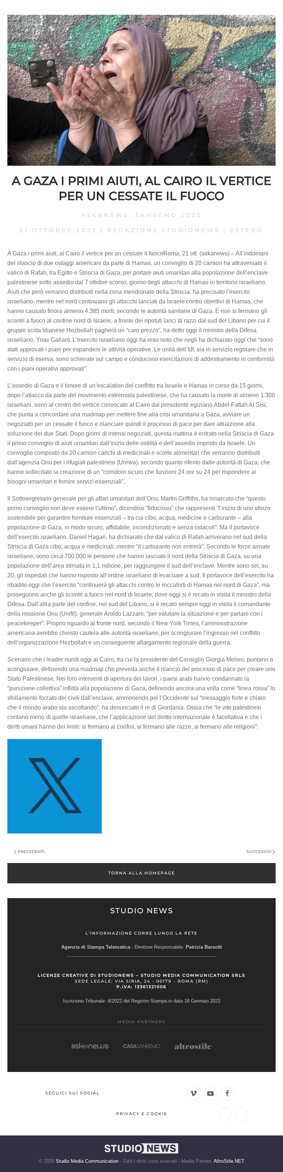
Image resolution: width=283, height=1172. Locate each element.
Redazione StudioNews (163, 230)
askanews (105, 215)
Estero (247, 230)
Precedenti (31, 851)
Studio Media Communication (87, 1161)
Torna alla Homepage (141, 873)
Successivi (259, 851)
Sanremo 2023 (168, 215)
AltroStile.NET (229, 1161)
